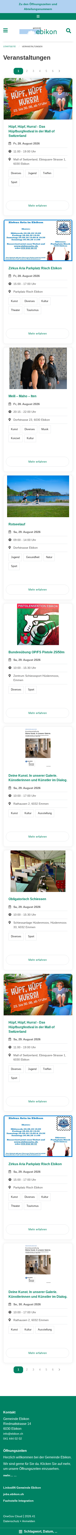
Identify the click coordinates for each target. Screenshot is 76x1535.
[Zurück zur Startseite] (38, 30)
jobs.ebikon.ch (13, 1494)
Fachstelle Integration (18, 1500)
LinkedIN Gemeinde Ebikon (22, 1487)
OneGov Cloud (12, 1516)
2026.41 (30, 1516)
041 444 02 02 (12, 1438)
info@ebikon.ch (13, 1433)
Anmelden (28, 1521)
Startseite (9, 46)
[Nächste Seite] (59, 71)
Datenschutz (11, 1521)
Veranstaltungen (32, 46)
